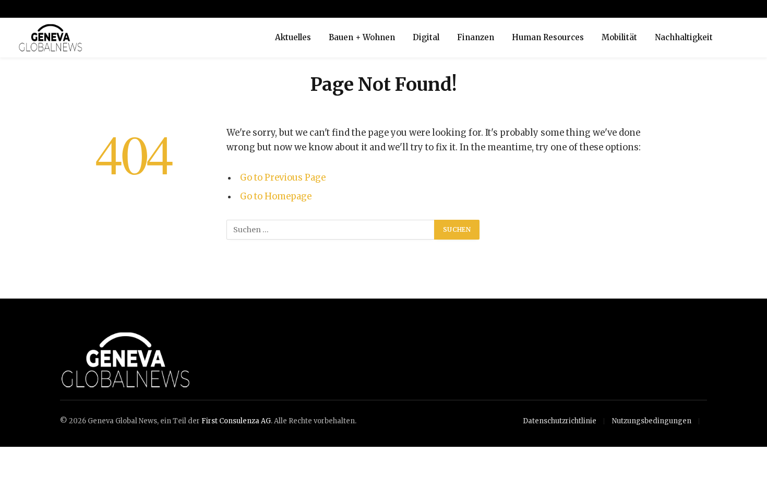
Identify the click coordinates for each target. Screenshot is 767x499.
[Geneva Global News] (133, 37)
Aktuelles (293, 37)
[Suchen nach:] (330, 230)
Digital (426, 37)
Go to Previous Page (283, 177)
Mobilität (619, 37)
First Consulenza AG (236, 421)
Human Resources (548, 37)
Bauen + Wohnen (362, 37)
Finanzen (475, 37)
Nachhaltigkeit (684, 37)
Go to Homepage (275, 196)
